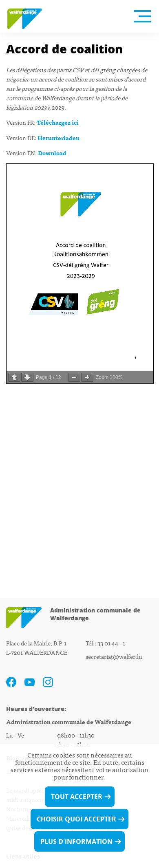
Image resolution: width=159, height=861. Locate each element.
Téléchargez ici (58, 122)
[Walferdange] (28, 16)
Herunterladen (59, 137)
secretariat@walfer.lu (114, 656)
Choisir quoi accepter (76, 819)
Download (52, 152)
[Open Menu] (142, 16)
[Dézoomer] (74, 377)
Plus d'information (76, 841)
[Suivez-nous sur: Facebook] (11, 682)
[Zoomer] (87, 377)
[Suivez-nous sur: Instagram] (48, 682)
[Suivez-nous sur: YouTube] (29, 682)
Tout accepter (76, 796)
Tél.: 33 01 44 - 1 (105, 642)
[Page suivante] (27, 377)
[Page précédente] (14, 377)
